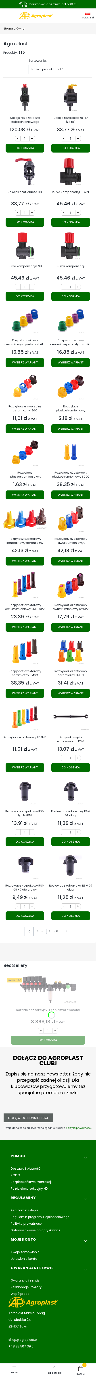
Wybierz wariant (25, 362)
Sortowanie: (38, 60)
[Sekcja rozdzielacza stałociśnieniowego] (24, 99)
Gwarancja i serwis (25, 1280)
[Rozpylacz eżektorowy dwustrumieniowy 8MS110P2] (24, 586)
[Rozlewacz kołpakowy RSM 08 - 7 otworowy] (24, 867)
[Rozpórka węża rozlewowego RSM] (70, 719)
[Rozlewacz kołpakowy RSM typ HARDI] (24, 793)
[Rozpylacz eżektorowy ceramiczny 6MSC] (70, 652)
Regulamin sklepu (24, 1210)
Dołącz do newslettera (28, 1118)
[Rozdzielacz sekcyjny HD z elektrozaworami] (48, 991)
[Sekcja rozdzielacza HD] (24, 173)
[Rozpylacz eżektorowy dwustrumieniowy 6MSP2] (70, 586)
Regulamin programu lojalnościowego (40, 1217)
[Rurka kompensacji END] (24, 247)
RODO (15, 1175)
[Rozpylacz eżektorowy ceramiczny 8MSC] (24, 652)
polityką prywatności (78, 1128)
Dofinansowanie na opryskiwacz (35, 1230)
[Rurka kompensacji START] (70, 173)
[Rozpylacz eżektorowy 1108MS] (24, 719)
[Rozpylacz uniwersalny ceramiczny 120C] (24, 388)
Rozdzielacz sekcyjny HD (29, 1188)
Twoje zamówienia (25, 1252)
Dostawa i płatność (26, 1168)
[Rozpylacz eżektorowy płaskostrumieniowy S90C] (70, 454)
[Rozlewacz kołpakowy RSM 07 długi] (70, 867)
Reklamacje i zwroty (26, 1287)
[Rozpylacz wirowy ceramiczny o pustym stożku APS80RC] (24, 322)
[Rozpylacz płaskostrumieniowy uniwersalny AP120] (70, 388)
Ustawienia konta (24, 1258)
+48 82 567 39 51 (21, 1346)
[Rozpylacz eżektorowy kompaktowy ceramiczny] (24, 520)
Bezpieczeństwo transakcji (31, 1182)
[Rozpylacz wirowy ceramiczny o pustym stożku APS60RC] (70, 322)
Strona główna (14, 28)
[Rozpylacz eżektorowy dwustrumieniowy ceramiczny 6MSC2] (70, 520)
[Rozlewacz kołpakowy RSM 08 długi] (70, 793)
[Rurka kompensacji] (70, 247)
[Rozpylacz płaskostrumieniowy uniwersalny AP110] (24, 454)
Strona (41, 931)
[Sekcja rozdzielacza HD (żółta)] (70, 99)
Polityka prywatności (26, 1223)
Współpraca (20, 1294)
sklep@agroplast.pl (23, 1339)
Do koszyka (25, 148)
